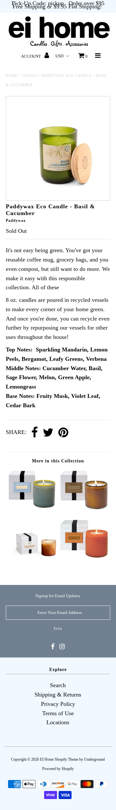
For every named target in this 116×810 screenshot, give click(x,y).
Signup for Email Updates (57, 595)
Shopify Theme (66, 759)
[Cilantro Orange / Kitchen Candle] (84, 556)
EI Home (47, 759)
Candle (30, 75)
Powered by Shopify (58, 768)
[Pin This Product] (63, 433)
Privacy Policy (58, 704)
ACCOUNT (31, 56)
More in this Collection (58, 461)
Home (12, 75)
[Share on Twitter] (48, 433)
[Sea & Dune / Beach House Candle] (32, 506)
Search (58, 685)
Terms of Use (58, 713)
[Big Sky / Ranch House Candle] (84, 508)
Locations (57, 722)
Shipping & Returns (57, 694)
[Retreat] (32, 567)
